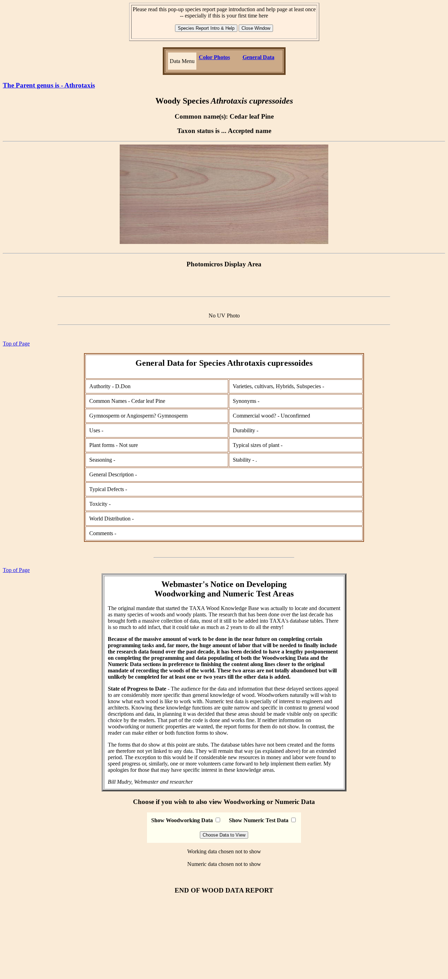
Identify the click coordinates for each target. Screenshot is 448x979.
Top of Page (16, 344)
